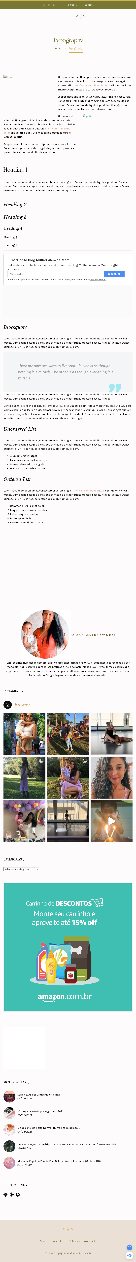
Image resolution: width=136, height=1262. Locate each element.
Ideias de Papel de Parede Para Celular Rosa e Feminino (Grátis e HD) (59, 1161)
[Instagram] (48, 5)
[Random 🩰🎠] (68, 821)
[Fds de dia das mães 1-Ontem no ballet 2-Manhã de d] (112, 734)
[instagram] (12, 1196)
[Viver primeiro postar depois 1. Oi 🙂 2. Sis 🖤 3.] (68, 734)
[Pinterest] (53, 5)
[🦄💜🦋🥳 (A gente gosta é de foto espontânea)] (24, 821)
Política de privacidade (82, 1241)
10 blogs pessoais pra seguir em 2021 (40, 1111)
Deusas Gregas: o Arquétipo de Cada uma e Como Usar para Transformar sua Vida (66, 1144)
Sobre (73, 4)
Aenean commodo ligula (89, 490)
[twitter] (5, 1196)
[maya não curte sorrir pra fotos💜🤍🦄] (68, 778)
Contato (89, 4)
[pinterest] (18, 1196)
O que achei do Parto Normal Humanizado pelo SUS (48, 1127)
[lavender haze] (24, 778)
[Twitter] (43, 5)
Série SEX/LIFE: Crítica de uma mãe (38, 1094)
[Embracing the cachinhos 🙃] (112, 778)
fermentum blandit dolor (95, 85)
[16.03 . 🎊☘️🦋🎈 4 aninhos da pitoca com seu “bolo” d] (112, 821)
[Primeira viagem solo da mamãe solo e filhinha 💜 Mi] (24, 734)
